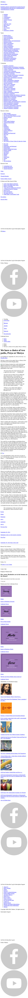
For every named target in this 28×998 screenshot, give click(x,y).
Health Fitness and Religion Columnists (13, 77)
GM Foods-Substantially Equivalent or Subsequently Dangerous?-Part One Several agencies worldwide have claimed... (14, 796)
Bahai (5, 124)
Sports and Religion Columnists (11, 103)
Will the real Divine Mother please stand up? (11, 676)
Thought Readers (5, 176)
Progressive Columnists (9, 93)
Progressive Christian (9, 9)
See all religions (7, 161)
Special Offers (4, 4)
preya (2, 519)
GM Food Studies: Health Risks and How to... (11, 772)
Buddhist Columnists (8, 65)
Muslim (20, 8)
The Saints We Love (8, 193)
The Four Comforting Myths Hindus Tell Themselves (13, 753)
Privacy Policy (7, 897)
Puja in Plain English (5, 621)
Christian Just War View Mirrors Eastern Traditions (13, 734)
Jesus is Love (7, 190)
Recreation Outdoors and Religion (12, 48)
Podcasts (6, 118)
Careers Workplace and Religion (11, 51)
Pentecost (6, 331)
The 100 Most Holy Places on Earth (12, 116)
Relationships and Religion (10, 58)
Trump (5, 328)
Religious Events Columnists (10, 100)
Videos (5, 120)
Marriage (6, 323)
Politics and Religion (8, 46)
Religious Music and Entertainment (12, 40)
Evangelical (18, 6)
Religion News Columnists (10, 97)
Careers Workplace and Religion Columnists (14, 68)
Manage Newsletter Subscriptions (11, 904)
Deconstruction (7, 333)
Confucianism (7, 129)
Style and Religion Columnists (11, 104)
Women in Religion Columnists (11, 108)
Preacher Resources (8, 167)
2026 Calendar (7, 113)
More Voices (7, 25)
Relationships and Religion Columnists (13, 96)
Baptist (5, 125)
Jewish (9, 8)
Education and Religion (9, 52)
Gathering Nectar (5, 604)
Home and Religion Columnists (11, 81)
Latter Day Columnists (9, 85)
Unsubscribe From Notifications (11, 905)
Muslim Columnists (8, 87)
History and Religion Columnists (11, 80)
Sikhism (5, 154)
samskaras (3, 521)
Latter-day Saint (15, 8)
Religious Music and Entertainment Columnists (15, 101)
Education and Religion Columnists (12, 72)
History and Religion (8, 43)
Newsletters (3, 197)
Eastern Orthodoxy (8, 130)
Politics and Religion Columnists (11, 92)
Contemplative (12, 6)
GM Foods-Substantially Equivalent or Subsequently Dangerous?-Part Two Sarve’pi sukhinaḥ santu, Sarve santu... (13, 776)
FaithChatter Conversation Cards (11, 194)
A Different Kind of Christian (10, 189)
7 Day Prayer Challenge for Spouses (12, 187)
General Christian (8, 19)
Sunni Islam (6, 157)
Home (5, 338)
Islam (5, 136)
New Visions (7, 27)
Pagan (5, 29)
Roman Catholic (7, 150)
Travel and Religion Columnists (11, 107)
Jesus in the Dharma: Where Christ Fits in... (11, 696)
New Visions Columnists (9, 88)
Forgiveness (6, 320)
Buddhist (3, 6)
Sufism (5, 155)
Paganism (6, 145)
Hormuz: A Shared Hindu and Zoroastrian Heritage (13, 715)
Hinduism (6, 132)
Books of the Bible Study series (11, 185)
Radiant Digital (7, 902)
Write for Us (6, 896)
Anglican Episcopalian (9, 122)
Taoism (5, 158)
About (5, 340)
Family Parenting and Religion (11, 54)
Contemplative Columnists (10, 71)
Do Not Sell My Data (9, 900)
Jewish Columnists (8, 83)
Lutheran (6, 138)
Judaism (5, 137)
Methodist (6, 140)
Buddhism (6, 126)
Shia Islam (6, 153)
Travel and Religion (8, 60)
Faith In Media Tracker (6, 178)
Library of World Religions (10, 114)
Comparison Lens (8, 166)
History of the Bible (8, 186)
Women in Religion (8, 47)
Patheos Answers (8, 117)
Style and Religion (8, 44)
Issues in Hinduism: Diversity (7, 601)
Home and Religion (8, 56)
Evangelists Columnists (9, 73)
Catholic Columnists (8, 69)
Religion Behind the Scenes (10, 149)
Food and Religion (8, 36)
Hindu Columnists (8, 79)
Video (2, 171)
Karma (2, 511)
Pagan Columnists (8, 91)
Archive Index (7, 341)
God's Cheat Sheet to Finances (11, 183)
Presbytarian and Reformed (10, 146)
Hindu (6, 8)
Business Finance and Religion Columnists (14, 67)
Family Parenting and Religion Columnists (14, 75)
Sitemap (5, 906)
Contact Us (6, 901)
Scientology (6, 151)
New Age (6, 143)
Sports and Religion (8, 38)
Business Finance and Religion (11, 50)
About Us (6, 887)
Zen (4, 159)
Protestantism (7, 147)
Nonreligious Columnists (9, 89)
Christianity (6, 128)
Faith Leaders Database (9, 121)
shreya (2, 524)
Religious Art (7, 39)
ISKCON (6, 134)
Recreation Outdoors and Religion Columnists (14, 95)
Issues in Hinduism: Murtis (7, 649)
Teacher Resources (8, 168)
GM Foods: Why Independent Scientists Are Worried (13, 792)
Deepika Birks (4, 358)
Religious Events (8, 42)
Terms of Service (8, 898)
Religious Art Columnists (9, 99)
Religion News (7, 35)
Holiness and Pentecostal (9, 133)
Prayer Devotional (8, 191)
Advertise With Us (8, 895)
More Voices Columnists (9, 84)
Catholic (7, 6)
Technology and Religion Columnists (12, 105)
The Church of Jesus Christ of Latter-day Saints (15, 141)
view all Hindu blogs (5, 800)
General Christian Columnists (10, 76)
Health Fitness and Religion (10, 55)
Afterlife (6, 325)
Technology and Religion (10, 59)
